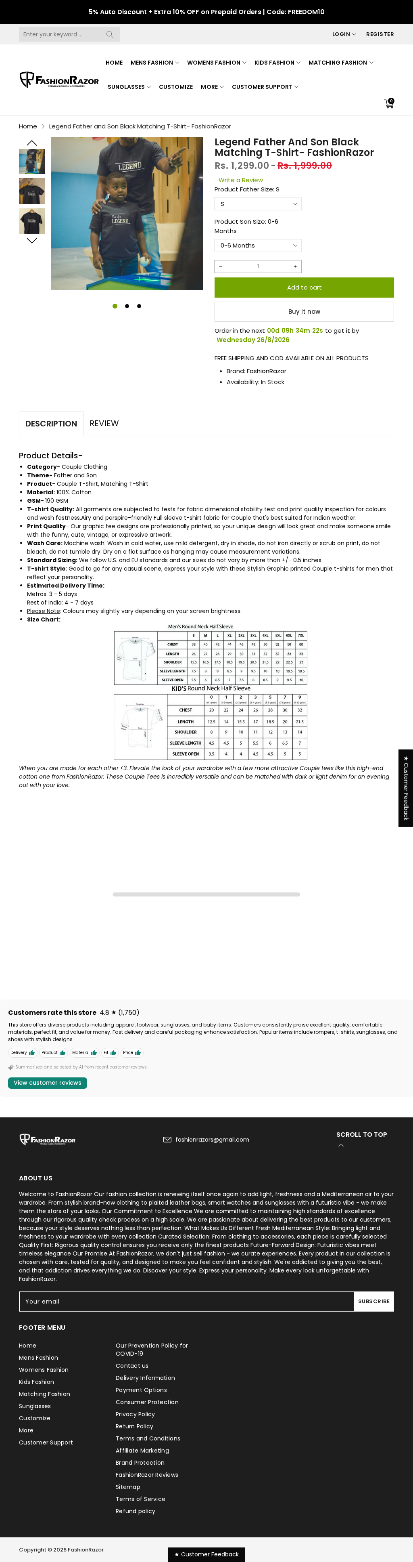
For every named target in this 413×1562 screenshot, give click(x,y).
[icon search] (110, 34)
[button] (32, 143)
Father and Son (75, 475)
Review (104, 423)
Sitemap (128, 1487)
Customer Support (262, 87)
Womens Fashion (213, 63)
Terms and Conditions (148, 1438)
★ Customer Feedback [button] (406, 788)
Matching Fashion (338, 63)
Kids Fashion (274, 63)
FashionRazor (266, 371)
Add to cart (304, 287)
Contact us (132, 1366)
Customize (176, 87)
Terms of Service (140, 1499)
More (209, 87)
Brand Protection (140, 1463)
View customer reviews (47, 1083)
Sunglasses (126, 87)
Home (114, 63)
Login (341, 34)
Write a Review (241, 180)
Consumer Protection (147, 1402)
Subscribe (374, 1301)
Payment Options (141, 1390)
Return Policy (134, 1426)
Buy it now (304, 311)
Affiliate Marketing (142, 1451)
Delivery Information (145, 1378)
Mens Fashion (152, 63)
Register (380, 34)
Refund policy (135, 1511)
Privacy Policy (135, 1414)
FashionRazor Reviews (147, 1475)
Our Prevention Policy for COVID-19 (152, 1350)
